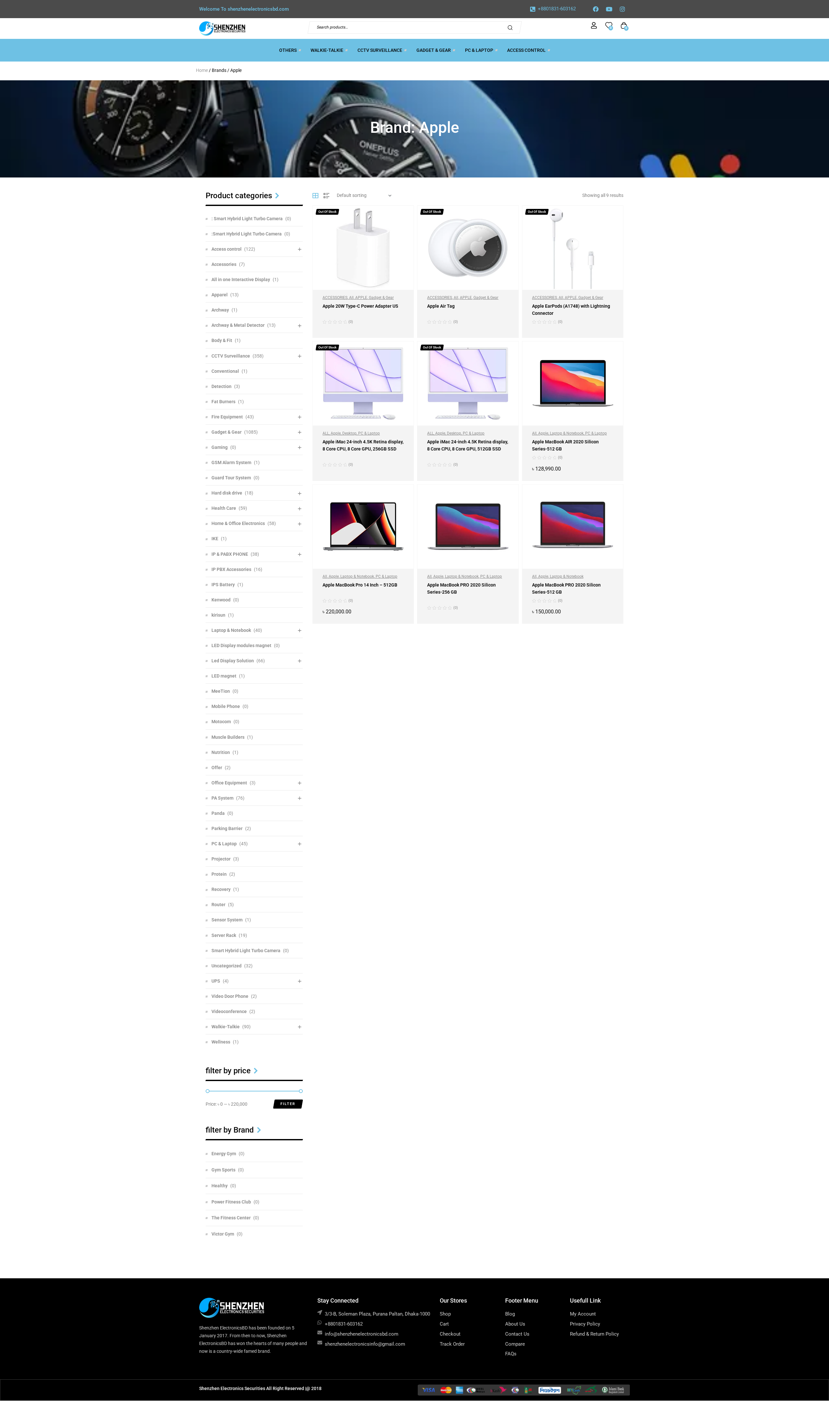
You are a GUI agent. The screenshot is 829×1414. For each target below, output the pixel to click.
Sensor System (227, 919)
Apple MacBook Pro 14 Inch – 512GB (360, 584)
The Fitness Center (231, 1217)
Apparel (219, 294)
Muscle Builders (227, 737)
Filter (287, 1104)
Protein (219, 874)
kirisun (218, 615)
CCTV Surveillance (230, 356)
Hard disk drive (226, 493)
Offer (216, 767)
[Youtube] (609, 9)
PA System (222, 798)
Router (218, 904)
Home (202, 70)
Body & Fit (221, 340)
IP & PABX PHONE (229, 554)
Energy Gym (223, 1153)
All (351, 297)
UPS (215, 981)
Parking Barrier (227, 828)
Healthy (219, 1185)
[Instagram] (622, 9)
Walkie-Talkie (225, 1026)
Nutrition (220, 752)
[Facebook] (596, 9)
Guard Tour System (231, 477)
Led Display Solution (232, 660)
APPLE (361, 297)
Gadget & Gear (381, 297)
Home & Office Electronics (238, 523)
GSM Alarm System (231, 462)
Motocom (221, 721)
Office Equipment (229, 782)
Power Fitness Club (231, 1201)
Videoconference (229, 1011)
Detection (221, 386)
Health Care (223, 508)
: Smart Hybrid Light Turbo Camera (247, 218)
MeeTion (220, 691)
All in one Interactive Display (240, 279)
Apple (336, 433)
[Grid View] (315, 195)
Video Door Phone (229, 996)
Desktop (349, 433)
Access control (226, 249)
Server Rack (223, 935)
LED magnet (223, 675)
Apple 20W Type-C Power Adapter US (360, 306)
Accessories (223, 264)
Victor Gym (222, 1234)
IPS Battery (223, 584)
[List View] (326, 195)
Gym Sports (223, 1169)
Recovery (221, 889)
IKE (214, 538)
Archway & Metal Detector (238, 325)
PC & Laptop (369, 433)
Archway (220, 310)
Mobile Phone (225, 706)
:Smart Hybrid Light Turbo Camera (246, 233)
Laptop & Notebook (567, 433)
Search (512, 27)
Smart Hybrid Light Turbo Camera (245, 950)
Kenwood (221, 599)
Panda (218, 813)
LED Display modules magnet (241, 645)
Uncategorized (226, 965)
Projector (221, 858)
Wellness (220, 1041)
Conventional (225, 371)
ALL (326, 433)
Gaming (219, 447)
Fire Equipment (227, 416)
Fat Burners (223, 401)
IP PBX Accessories (231, 569)
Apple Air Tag (441, 306)
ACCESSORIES (335, 297)
